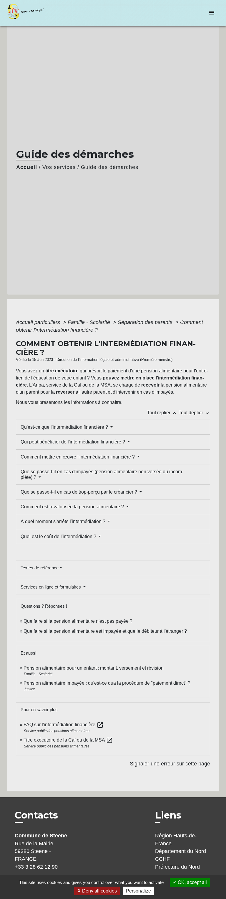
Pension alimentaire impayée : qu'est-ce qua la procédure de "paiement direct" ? (107, 683)
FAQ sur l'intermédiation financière (64, 724)
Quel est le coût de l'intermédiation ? (59, 536)
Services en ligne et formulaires (51, 586)
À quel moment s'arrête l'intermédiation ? (64, 521)
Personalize (138, 890)
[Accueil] (29, 13)
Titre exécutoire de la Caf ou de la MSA (68, 739)
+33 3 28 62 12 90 (36, 867)
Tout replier (162, 412)
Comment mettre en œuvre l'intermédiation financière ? (78, 456)
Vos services (59, 167)
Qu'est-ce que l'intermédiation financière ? (65, 427)
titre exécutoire (62, 370)
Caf (77, 384)
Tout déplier (194, 412)
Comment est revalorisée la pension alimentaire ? (73, 506)
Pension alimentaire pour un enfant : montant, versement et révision (94, 667)
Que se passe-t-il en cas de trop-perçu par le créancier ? (79, 491)
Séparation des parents (146, 322)
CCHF (162, 859)
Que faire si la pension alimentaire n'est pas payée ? (78, 621)
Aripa (38, 384)
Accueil (26, 167)
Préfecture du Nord (177, 867)
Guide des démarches (109, 167)
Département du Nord (180, 851)
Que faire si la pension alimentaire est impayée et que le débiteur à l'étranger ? (105, 631)
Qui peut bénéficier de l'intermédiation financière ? (73, 441)
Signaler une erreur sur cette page (170, 764)
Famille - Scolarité (90, 322)
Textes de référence (40, 567)
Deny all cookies (99, 890)
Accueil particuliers (39, 322)
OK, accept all (192, 882)
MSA (105, 384)
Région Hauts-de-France (176, 839)
